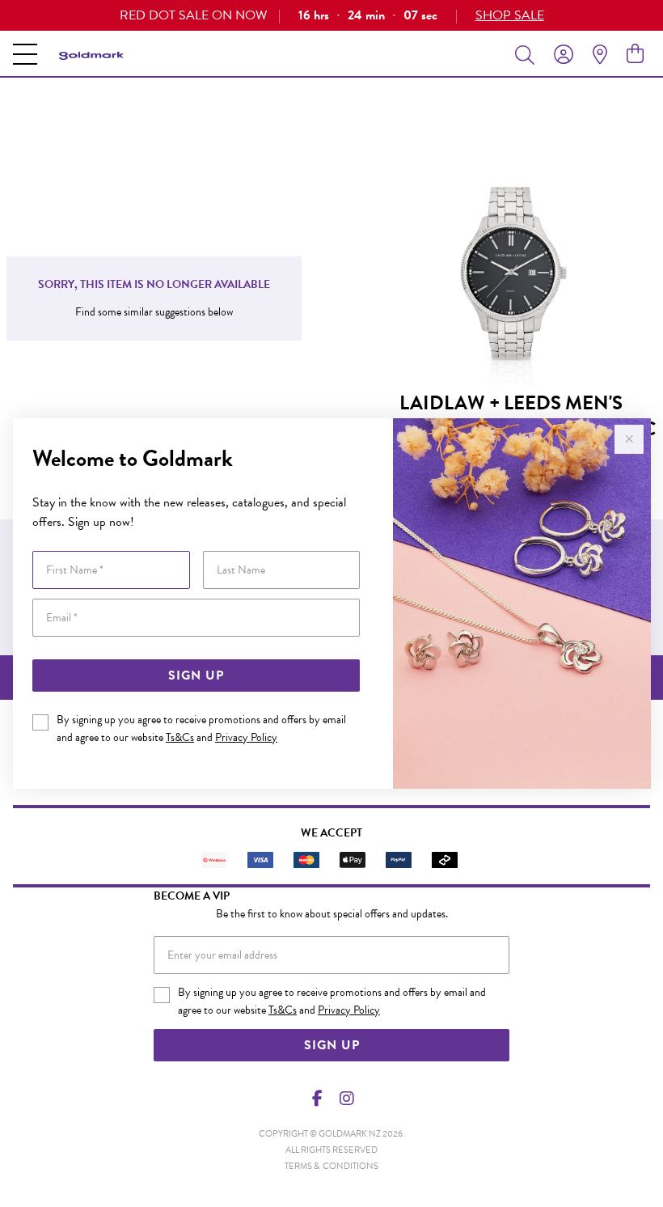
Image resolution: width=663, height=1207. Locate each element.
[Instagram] (346, 1098)
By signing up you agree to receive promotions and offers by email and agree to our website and (201, 728)
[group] (331, 15)
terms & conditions (331, 1166)
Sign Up (196, 675)
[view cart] (635, 54)
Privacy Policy (246, 737)
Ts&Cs (180, 737)
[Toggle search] (528, 54)
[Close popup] (629, 439)
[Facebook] (318, 1098)
